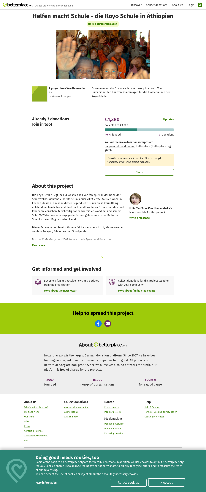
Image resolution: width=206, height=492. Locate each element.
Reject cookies (128, 483)
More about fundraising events (136, 290)
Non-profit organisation (104, 23)
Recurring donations (114, 433)
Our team (29, 416)
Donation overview (114, 423)
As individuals (71, 412)
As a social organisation (76, 407)
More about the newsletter (60, 290)
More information (46, 482)
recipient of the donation (120, 146)
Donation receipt (113, 428)
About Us (177, 5)
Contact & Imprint (33, 431)
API (26, 440)
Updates (168, 119)
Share (139, 172)
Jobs (26, 421)
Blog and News (31, 412)
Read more (38, 245)
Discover (136, 5)
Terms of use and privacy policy (160, 412)
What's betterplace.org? (36, 407)
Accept (168, 483)
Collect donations (156, 5)
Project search (111, 407)
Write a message (139, 218)
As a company (71, 416)
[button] (98, 323)
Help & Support (152, 407)
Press (27, 426)
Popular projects (112, 412)
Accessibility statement (36, 435)
